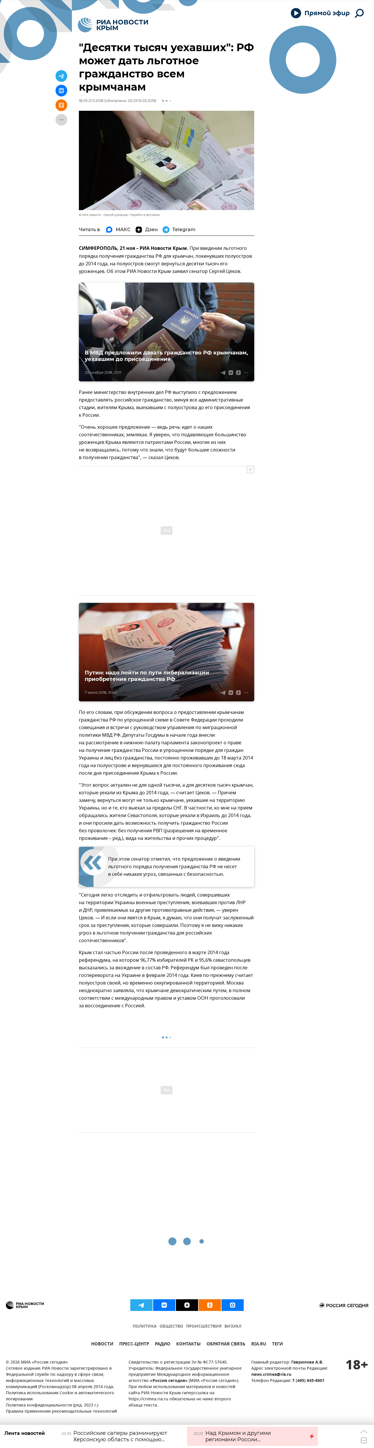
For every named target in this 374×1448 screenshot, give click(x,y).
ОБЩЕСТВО (171, 1326)
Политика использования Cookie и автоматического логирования (60, 1396)
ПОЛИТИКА (145, 1326)
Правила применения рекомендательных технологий (61, 1411)
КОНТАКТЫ (188, 1344)
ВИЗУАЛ (232, 1326)
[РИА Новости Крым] (113, 25)
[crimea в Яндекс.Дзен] (187, 1305)
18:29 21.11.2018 (91, 100)
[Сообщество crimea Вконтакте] (164, 1305)
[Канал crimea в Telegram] (141, 1305)
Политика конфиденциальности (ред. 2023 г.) (52, 1405)
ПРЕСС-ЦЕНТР (134, 1344)
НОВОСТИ (102, 1344)
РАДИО (162, 1344)
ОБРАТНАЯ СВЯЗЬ (226, 1344)
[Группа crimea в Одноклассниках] (210, 1305)
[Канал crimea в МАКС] (232, 1305)
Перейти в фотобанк (145, 215)
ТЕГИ (277, 1344)
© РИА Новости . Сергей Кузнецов (103, 215)
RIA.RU (258, 1344)
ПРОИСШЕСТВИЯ (203, 1326)
